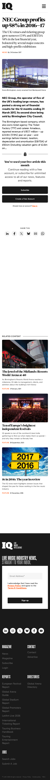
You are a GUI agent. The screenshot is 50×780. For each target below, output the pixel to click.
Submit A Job (9, 763)
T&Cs (43, 777)
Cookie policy (36, 777)
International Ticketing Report (11, 722)
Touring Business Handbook (11, 730)
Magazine (7, 658)
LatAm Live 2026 (11, 715)
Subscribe (25, 190)
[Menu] (44, 6)
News (5, 653)
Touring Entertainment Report (10, 740)
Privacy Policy (27, 777)
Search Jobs (8, 759)
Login (5, 667)
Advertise (32, 656)
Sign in (34, 206)
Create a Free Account (25, 199)
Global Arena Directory (34, 685)
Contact (31, 652)
